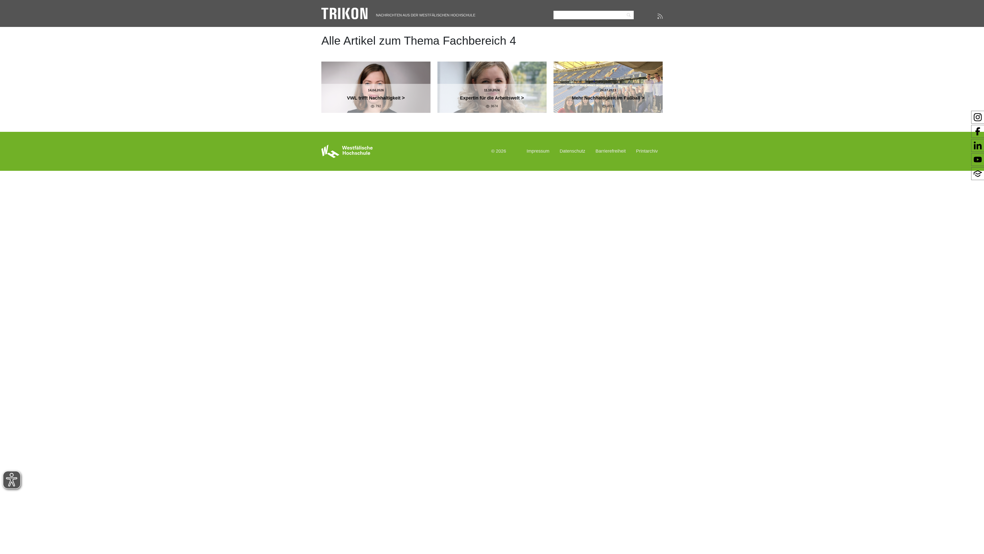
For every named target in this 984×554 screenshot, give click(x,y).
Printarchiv (647, 151)
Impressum (538, 151)
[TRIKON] (344, 13)
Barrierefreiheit (611, 151)
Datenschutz (572, 151)
